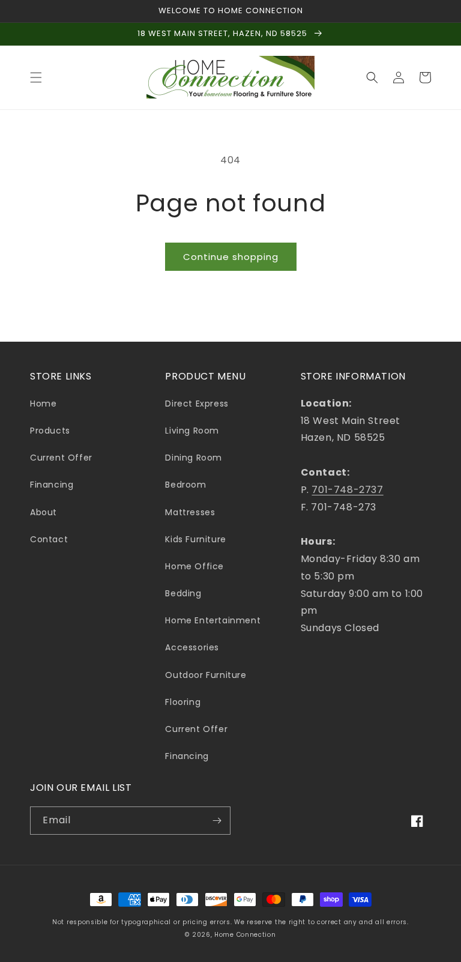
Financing (51, 485)
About (43, 512)
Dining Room (193, 458)
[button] (36, 77)
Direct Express (196, 404)
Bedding (183, 593)
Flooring (182, 702)
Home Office (194, 566)
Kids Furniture (195, 539)
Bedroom (185, 485)
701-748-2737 (347, 490)
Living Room (192, 431)
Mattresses (190, 512)
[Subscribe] (216, 820)
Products (50, 431)
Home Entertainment (213, 620)
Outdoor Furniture (205, 675)
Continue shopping (231, 256)
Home (43, 404)
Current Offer (61, 458)
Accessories (192, 647)
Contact (49, 539)
